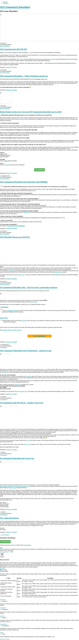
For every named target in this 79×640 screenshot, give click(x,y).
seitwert (40, 189)
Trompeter (17, 384)
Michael (12, 270)
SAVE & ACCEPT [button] (4, 639)
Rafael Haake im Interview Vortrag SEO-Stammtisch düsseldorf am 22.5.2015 (31, 112)
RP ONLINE (70, 59)
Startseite (5, 2)
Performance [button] (3, 607)
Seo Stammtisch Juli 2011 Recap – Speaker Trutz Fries (21, 403)
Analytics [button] (2, 616)
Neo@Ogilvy (52, 59)
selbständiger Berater (12, 310)
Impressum (5, 3)
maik (31, 301)
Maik (57, 274)
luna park (23, 320)
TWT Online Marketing (22, 59)
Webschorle (28, 376)
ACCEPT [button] (11, 552)
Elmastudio (28, 545)
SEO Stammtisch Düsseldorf (15, 7)
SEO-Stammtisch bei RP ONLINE (13, 49)
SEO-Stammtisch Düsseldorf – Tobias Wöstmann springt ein (24, 76)
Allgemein (8, 67)
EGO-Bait (10, 269)
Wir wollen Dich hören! (9, 518)
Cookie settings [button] (4, 552)
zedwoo (40, 59)
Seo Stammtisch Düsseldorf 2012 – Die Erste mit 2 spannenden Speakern (28, 287)
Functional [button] (2, 599)
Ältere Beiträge (4, 534)
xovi (36, 301)
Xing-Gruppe (58, 272)
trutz (28, 440)
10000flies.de (26, 212)
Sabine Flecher (5, 372)
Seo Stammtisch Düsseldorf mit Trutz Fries (17, 458)
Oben (1, 547)
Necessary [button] (2, 568)
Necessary (4, 570)
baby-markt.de (20, 119)
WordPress (13, 545)
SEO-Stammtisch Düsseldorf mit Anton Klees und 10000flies (24, 182)
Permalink (14, 67)
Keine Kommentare (5, 46)
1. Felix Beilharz (4, 307)
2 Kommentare (3, 399)
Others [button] (1, 632)
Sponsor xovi (21, 274)
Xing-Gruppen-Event (22, 391)
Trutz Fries (13, 487)
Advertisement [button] (3, 624)
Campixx (74, 377)
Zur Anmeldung (39, 169)
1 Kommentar (3, 347)
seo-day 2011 (27, 444)
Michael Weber (4, 318)
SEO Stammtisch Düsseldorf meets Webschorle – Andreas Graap (25, 351)
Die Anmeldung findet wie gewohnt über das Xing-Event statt (15, 486)
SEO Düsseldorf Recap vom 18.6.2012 (15, 237)
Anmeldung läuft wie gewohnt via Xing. (12, 330)
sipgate (7, 164)
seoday (45, 369)
